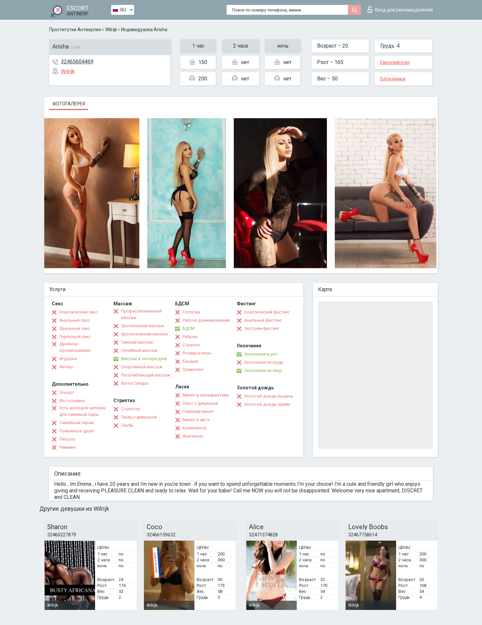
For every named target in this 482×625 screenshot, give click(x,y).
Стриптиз (130, 408)
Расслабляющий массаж (145, 375)
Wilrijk (111, 29)
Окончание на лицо (263, 370)
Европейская (395, 62)
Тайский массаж (137, 342)
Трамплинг (193, 369)
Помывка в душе (76, 430)
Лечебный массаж (139, 350)
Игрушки (68, 358)
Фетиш (66, 366)
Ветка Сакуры (135, 383)
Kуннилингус (195, 427)
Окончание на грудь (264, 362)
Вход (404, 9)
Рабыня (190, 336)
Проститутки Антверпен (75, 29)
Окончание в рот (261, 354)
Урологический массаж (144, 334)
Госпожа (191, 312)
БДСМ (189, 328)
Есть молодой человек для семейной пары (82, 411)
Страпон (191, 344)
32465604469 (77, 61)
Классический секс (78, 312)
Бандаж (190, 361)
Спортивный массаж (141, 366)
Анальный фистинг (263, 320)
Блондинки (392, 79)
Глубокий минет (198, 411)
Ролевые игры (197, 353)
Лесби (127, 425)
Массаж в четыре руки (144, 358)
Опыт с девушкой (200, 403)
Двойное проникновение (74, 347)
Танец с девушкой (139, 417)
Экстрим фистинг (261, 328)
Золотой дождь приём (267, 404)
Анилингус (193, 436)
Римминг (67, 447)
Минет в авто (196, 419)
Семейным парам (76, 422)
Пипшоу (67, 439)
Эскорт (66, 392)
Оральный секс (74, 328)
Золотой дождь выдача (268, 396)
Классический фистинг (267, 312)
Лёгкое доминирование (206, 320)
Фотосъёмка (72, 400)
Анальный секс (74, 320)
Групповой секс (75, 336)
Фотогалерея (68, 103)
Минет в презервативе (206, 395)
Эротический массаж (142, 325)
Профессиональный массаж (141, 314)
